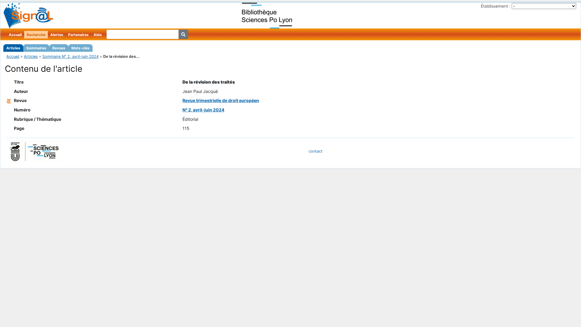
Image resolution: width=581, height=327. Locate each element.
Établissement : (495, 6)
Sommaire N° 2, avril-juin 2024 (70, 56)
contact (316, 151)
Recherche (36, 34)
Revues (58, 48)
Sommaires (36, 48)
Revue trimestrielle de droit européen (220, 100)
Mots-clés (80, 48)
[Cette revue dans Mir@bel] (8, 100)
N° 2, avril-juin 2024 (203, 109)
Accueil (15, 34)
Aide (98, 34)
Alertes (56, 34)
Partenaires (78, 34)
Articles (13, 48)
